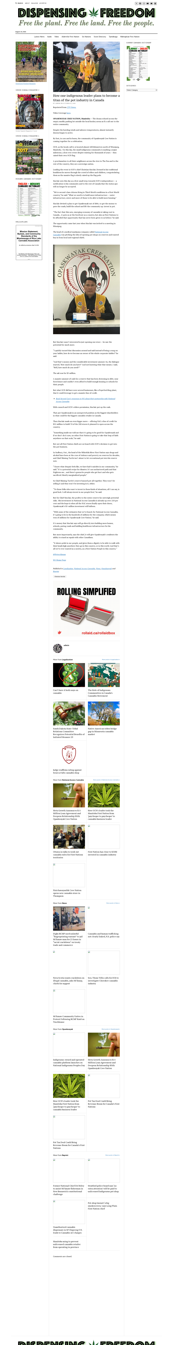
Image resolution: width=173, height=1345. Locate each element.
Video (56, 36)
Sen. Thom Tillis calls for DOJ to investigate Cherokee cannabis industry (103, 980)
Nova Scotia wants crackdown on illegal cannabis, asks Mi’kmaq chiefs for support (68, 980)
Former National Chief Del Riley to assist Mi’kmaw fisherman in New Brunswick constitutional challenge (68, 1190)
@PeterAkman (59, 554)
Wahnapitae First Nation (129, 36)
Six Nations (86, 36)
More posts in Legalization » (111, 659)
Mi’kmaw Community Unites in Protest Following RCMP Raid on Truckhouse (68, 1019)
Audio (49, 36)
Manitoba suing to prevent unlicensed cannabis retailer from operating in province (66, 1244)
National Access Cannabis (84, 568)
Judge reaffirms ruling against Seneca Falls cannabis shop (67, 771)
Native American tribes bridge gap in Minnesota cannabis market (102, 731)
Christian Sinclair (59, 576)
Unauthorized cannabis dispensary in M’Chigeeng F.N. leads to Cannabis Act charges (67, 1230)
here (68, 113)
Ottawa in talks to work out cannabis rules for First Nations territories (68, 854)
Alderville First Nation (70, 36)
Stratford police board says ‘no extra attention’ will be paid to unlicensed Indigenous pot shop (103, 1188)
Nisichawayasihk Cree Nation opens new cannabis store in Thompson (67, 893)
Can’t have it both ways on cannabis (65, 691)
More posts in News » (113, 903)
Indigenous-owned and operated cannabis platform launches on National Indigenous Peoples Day (69, 1062)
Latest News (39, 36)
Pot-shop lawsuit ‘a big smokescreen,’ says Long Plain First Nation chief (102, 1206)
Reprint (56, 571)
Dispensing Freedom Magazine (26, 83)
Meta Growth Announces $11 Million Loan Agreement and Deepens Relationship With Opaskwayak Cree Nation (67, 814)
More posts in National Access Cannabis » (106, 780)
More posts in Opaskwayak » (111, 1029)
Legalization (68, 568)
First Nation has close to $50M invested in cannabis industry (102, 853)
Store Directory (100, 36)
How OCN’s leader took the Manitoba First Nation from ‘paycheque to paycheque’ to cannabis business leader (101, 814)
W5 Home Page (59, 560)
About (27, 3)
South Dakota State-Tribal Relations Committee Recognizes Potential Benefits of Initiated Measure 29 (68, 732)
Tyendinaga (113, 36)
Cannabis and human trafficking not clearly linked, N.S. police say (103, 935)
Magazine (34, 3)
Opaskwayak (106, 568)
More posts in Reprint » (112, 1155)
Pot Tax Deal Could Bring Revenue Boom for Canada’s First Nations (103, 1104)
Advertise (42, 3)
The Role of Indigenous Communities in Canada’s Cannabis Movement (100, 693)
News (98, 568)
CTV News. (71, 107)
